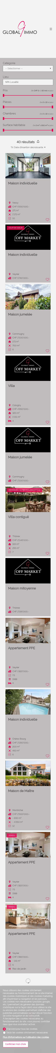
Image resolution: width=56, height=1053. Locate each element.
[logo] (20, 29)
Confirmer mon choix (15, 1044)
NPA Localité (11, 82)
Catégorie (9, 63)
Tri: (12, 147)
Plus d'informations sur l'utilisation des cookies (26, 1037)
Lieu (6, 76)
